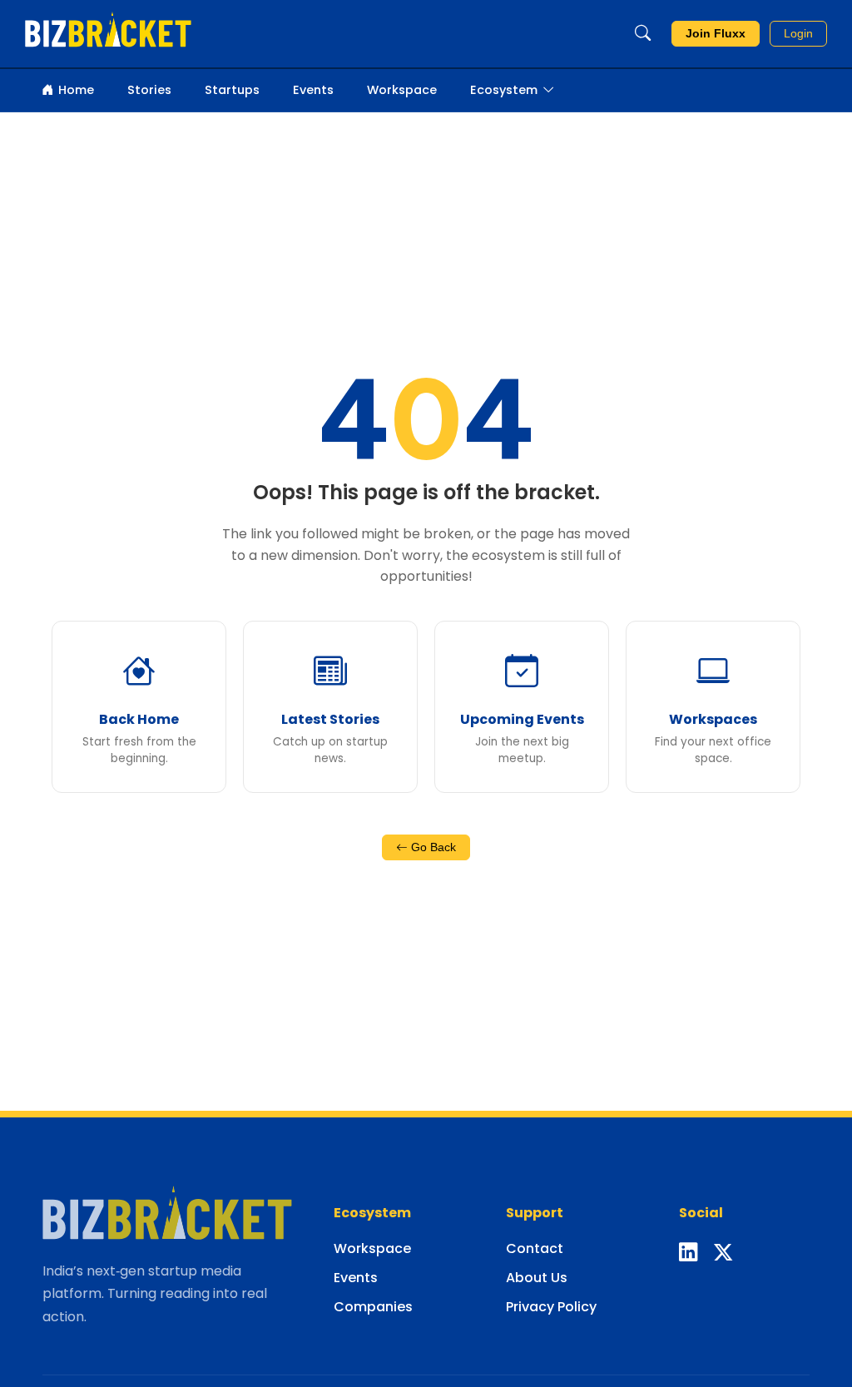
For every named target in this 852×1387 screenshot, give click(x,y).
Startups (232, 90)
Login (798, 33)
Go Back (432, 847)
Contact (534, 1248)
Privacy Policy (551, 1306)
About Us (536, 1277)
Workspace (402, 90)
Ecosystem (503, 90)
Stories (149, 90)
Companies (373, 1306)
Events (313, 90)
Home (76, 90)
